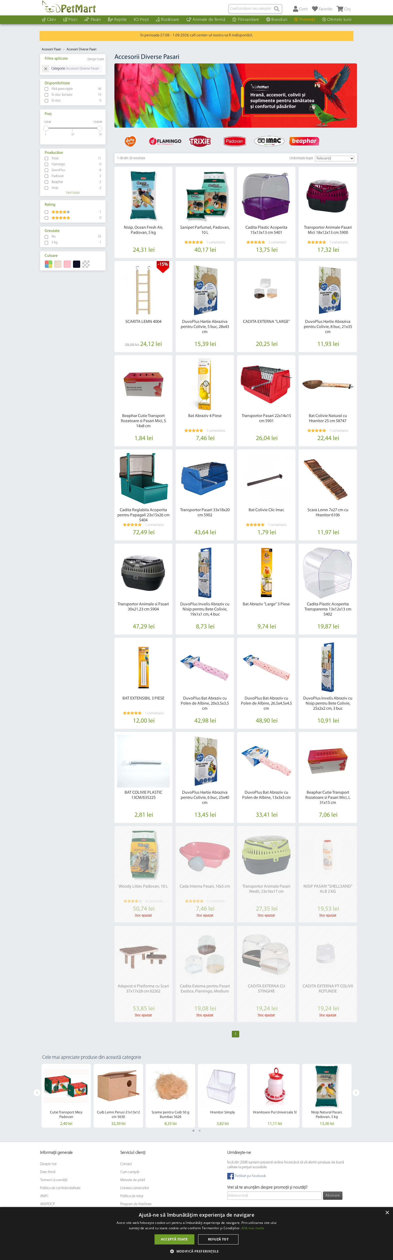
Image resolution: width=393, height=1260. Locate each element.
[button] (196, 1251)
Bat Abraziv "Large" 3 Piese (266, 604)
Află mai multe (252, 1228)
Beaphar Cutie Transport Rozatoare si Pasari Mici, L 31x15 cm (327, 798)
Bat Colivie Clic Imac (266, 510)
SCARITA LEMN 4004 (143, 322)
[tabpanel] (235, 95)
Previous (37, 1092)
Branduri (279, 20)
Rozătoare (170, 20)
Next (356, 1092)
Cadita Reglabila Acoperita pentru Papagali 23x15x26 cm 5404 (143, 515)
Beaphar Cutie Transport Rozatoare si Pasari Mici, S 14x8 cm (143, 421)
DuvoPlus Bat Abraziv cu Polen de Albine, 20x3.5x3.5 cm (205, 703)
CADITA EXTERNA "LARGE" (266, 322)
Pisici (72, 20)
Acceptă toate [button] (174, 1239)
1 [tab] (193, 1130)
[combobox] (255, 8)
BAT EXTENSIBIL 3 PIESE (143, 698)
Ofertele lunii (339, 20)
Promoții (307, 20)
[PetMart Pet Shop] (69, 7)
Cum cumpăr (129, 1172)
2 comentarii (277, 242)
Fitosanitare (248, 20)
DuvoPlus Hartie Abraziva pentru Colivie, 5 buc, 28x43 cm (205, 327)
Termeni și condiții (53, 1180)
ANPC (44, 1196)
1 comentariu (215, 242)
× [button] (387, 1213)
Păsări (96, 20)
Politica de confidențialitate (60, 1188)
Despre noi (48, 1164)
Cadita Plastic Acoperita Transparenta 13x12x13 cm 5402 (328, 609)
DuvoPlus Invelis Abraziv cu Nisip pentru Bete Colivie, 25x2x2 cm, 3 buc (327, 703)
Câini (51, 20)
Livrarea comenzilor (134, 1188)
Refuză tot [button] (218, 1239)
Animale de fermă (208, 20)
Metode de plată (132, 1180)
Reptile (120, 20)
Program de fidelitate (136, 1204)
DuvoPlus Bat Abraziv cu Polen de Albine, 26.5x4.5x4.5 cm (266, 703)
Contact (126, 1164)
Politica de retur (131, 1196)
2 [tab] (199, 1130)
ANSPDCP (47, 1204)
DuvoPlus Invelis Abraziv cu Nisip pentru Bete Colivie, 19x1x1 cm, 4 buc (204, 609)
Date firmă (47, 1172)
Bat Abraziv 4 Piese (205, 416)
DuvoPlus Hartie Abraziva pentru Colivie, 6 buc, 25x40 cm (205, 798)
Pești (144, 20)
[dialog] (196, 1233)
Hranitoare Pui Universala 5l (274, 1112)
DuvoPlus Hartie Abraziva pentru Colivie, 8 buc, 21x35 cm (328, 327)
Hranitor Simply (222, 1112)
